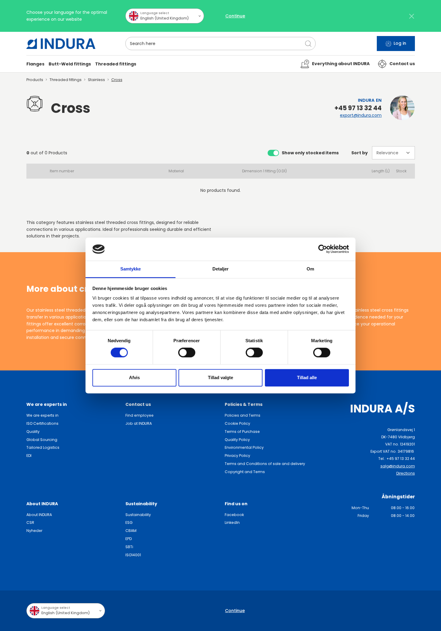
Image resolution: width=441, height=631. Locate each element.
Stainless (96, 79)
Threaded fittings (66, 79)
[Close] (412, 16)
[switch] (186, 353)
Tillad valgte (220, 377)
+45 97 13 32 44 (358, 108)
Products (34, 79)
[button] (35, 64)
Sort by (359, 153)
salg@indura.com (397, 466)
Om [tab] (310, 268)
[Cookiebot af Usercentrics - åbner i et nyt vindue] (322, 249)
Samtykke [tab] (130, 268)
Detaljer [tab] (220, 268)
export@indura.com (361, 115)
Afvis (134, 377)
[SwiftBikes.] (60, 43)
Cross (116, 79)
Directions (405, 473)
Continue (235, 16)
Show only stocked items (310, 153)
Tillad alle (307, 377)
